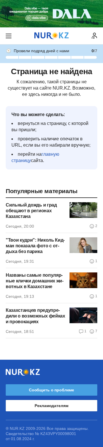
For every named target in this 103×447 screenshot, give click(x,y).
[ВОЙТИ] (94, 36)
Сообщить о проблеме (51, 390)
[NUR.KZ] (51, 36)
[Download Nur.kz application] (51, 13)
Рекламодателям (51, 405)
